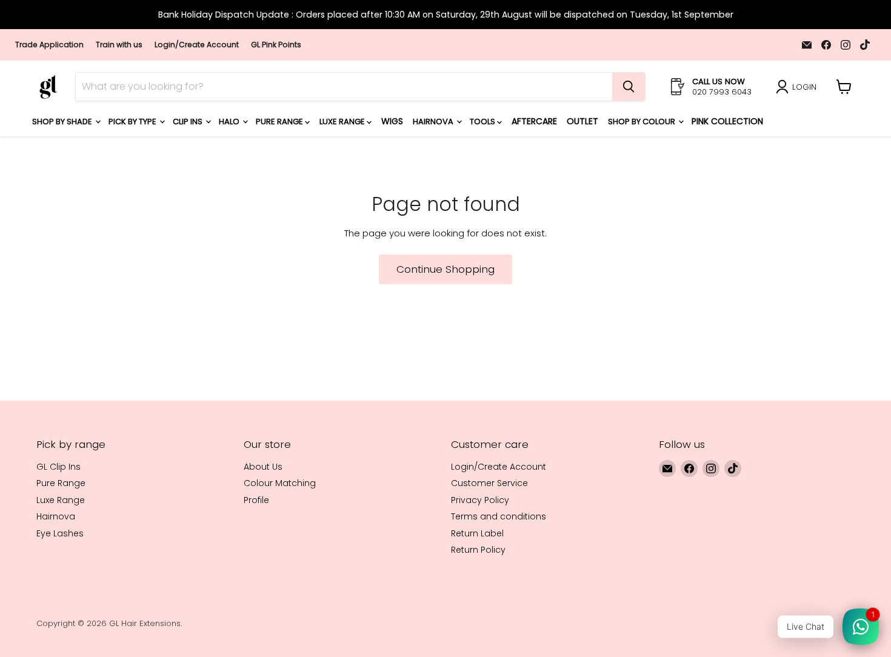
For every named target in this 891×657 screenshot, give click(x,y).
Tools (483, 121)
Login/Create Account (197, 45)
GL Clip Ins (58, 467)
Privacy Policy (480, 500)
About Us (263, 467)
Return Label (477, 533)
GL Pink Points (276, 45)
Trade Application (49, 45)
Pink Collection (727, 121)
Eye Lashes (60, 533)
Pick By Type (133, 121)
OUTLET (582, 121)
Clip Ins (188, 121)
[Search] (628, 87)
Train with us (119, 45)
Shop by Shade (63, 121)
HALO (230, 121)
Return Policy (478, 550)
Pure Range (280, 121)
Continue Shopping (445, 269)
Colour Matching (280, 483)
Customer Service (489, 483)
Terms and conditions (498, 516)
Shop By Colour (642, 121)
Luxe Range (343, 121)
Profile (256, 500)
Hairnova (434, 121)
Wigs (392, 121)
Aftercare (534, 121)
